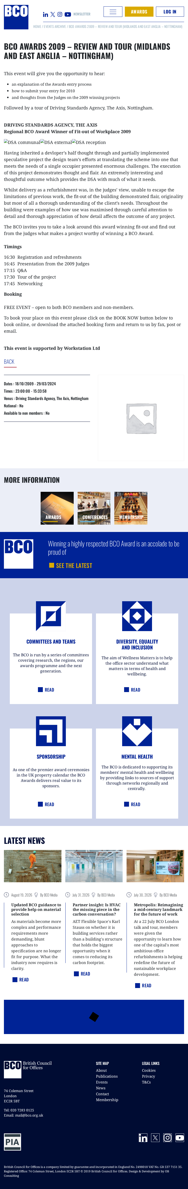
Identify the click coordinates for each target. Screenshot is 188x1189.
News (101, 1087)
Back (29, 361)
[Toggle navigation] (113, 11)
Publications (107, 1076)
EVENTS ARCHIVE (55, 26)
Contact (102, 1093)
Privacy (148, 1076)
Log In (170, 11)
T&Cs (146, 1082)
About (101, 1070)
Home (37, 26)
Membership (107, 1099)
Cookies (149, 1070)
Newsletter (81, 13)
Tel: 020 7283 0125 (19, 1110)
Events (102, 1082)
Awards (139, 11)
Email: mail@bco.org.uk (23, 1115)
